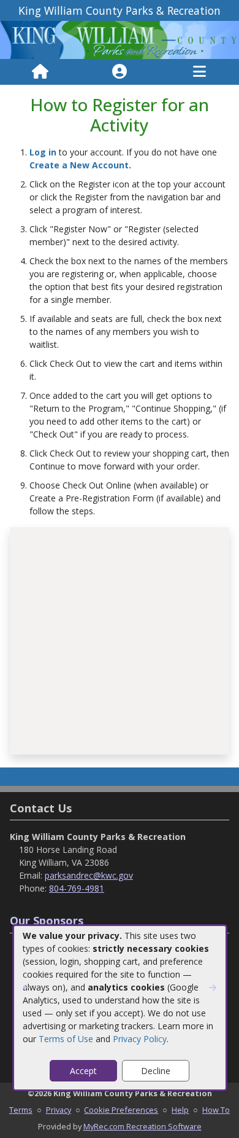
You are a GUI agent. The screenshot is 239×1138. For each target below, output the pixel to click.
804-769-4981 (76, 888)
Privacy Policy (140, 1039)
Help (180, 1109)
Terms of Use (66, 1039)
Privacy (58, 1109)
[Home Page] (40, 72)
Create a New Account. (80, 165)
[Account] (119, 72)
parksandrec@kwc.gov (89, 875)
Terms (20, 1109)
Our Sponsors (46, 920)
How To (216, 1109)
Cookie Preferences (121, 1109)
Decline (155, 1071)
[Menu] (199, 72)
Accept (83, 1071)
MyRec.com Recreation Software (142, 1126)
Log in (42, 152)
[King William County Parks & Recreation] (119, 39)
